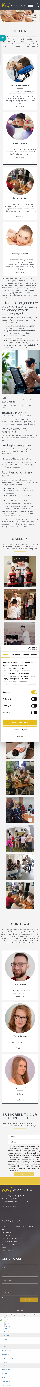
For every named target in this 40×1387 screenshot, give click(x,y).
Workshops (6, 1247)
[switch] (34, 699)
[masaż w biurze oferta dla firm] (20, 69)
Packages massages (9, 1241)
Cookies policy (7, 1250)
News (5, 1328)
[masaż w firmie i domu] (18, 1309)
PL (38, 4)
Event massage (5, 1373)
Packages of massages (7, 1358)
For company (8, 1326)
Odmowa (20, 737)
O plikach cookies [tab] (30, 654)
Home (5, 1321)
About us (7, 1323)
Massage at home (8, 1244)
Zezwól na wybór (20, 729)
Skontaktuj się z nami (27, 522)
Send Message (29, 1300)
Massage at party (6, 1354)
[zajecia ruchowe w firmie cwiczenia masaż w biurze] (20, 126)
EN (38, 7)
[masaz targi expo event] (20, 181)
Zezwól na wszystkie (20, 722)
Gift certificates (7, 1232)
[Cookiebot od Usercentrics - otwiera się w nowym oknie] (28, 648)
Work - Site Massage (9, 1238)
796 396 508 (15, 1209)
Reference (6, 1330)
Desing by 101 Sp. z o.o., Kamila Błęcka (26, 1315)
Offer (6, 1325)
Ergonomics (4, 1377)
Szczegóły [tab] (16, 654)
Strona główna (7, 1318)
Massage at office (6, 1369)
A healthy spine (6, 1381)
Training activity (6, 1385)
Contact (6, 1331)
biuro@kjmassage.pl (9, 1206)
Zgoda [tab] (5, 654)
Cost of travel (7, 1235)
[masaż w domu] (20, 237)
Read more (20, 106)
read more (32, 20)
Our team (4, 1339)
